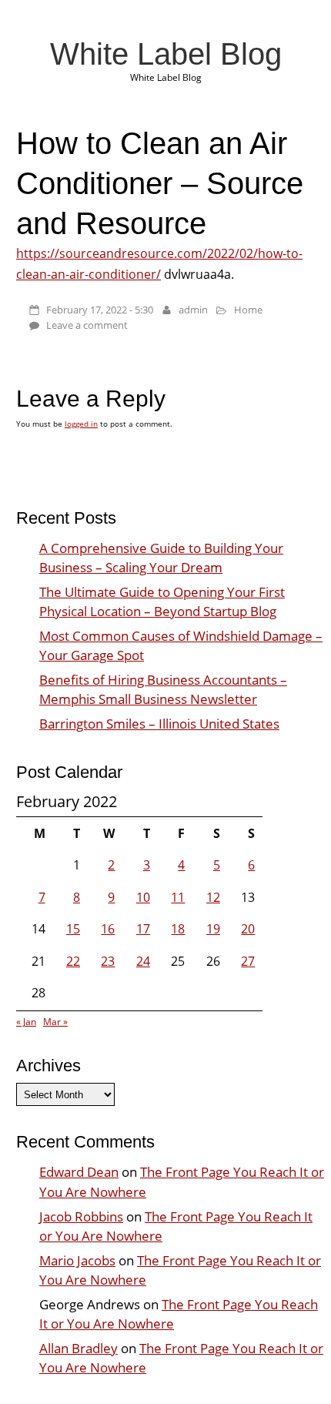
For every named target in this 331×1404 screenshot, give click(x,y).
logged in (81, 423)
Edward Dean (79, 1172)
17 (143, 928)
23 (108, 961)
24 (143, 961)
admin (193, 310)
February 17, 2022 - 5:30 (99, 310)
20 (248, 928)
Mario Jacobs (77, 1260)
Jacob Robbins (81, 1216)
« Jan (26, 1021)
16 (108, 928)
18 (178, 928)
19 (213, 928)
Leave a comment (87, 325)
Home (248, 310)
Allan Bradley (78, 1348)
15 (73, 928)
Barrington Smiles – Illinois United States (159, 723)
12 (213, 897)
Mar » (55, 1021)
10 (143, 897)
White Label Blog (166, 54)
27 (248, 961)
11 (178, 897)
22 (73, 961)
